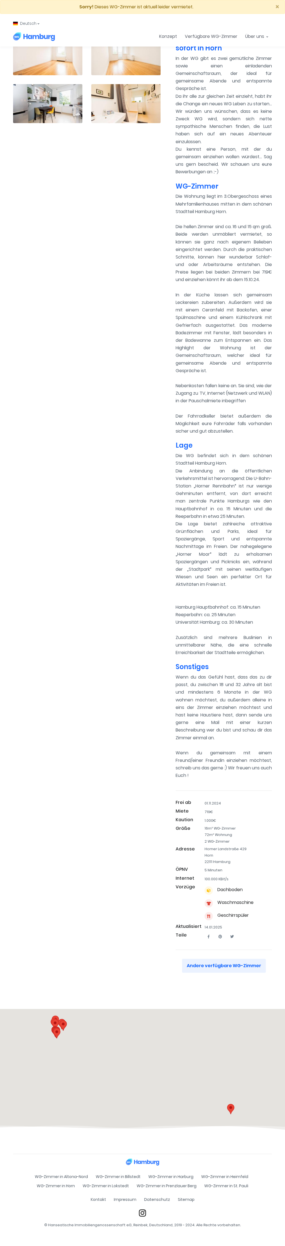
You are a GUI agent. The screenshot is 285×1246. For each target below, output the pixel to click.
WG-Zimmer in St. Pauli (226, 1186)
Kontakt (98, 1199)
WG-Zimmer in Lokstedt (106, 1186)
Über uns (255, 36)
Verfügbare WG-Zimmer (211, 36)
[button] (26, 23)
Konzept (168, 36)
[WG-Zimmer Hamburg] (34, 36)
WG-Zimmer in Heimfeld (224, 1176)
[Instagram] (142, 1212)
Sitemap (186, 1199)
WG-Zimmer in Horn (56, 1186)
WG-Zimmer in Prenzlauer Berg (166, 1186)
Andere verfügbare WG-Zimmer (224, 965)
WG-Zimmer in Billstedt (118, 1176)
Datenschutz (157, 1199)
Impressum (125, 1199)
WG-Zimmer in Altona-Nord (61, 1176)
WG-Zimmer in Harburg (170, 1176)
